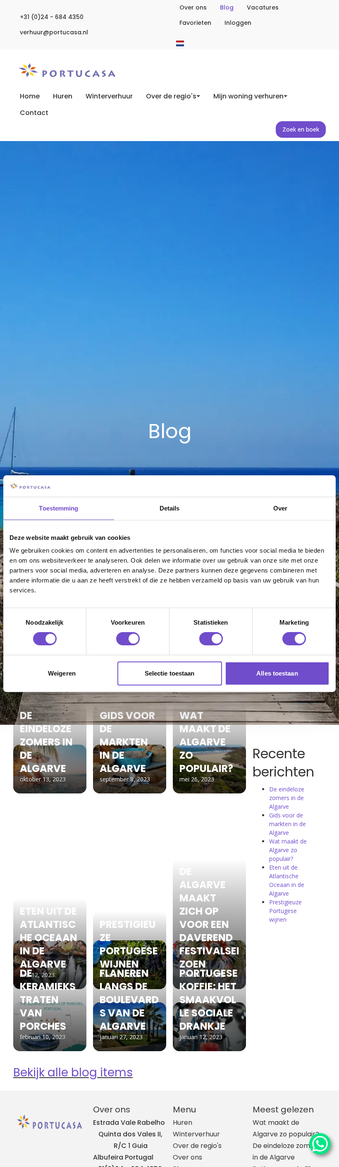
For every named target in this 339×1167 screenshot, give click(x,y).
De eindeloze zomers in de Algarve (286, 797)
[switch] (128, 638)
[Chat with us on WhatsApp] (320, 1144)
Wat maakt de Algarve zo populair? (288, 850)
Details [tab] (170, 508)
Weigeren (62, 673)
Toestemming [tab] (58, 508)
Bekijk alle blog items (73, 1072)
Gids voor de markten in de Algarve (287, 823)
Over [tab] (280, 508)
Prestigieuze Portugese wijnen (285, 910)
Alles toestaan (277, 673)
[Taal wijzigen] (180, 43)
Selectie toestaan (170, 673)
